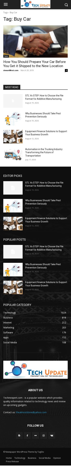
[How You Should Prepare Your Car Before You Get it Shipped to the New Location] (35, 41)
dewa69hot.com (10, 70)
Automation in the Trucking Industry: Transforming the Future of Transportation (44, 152)
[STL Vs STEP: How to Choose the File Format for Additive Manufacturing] (13, 101)
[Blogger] (19, 435)
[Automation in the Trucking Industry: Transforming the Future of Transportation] (13, 154)
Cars (6, 56)
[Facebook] (27, 435)
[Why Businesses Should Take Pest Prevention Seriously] (13, 119)
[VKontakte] (52, 435)
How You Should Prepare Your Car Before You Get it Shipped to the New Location (34, 64)
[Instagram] (43, 435)
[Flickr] (35, 435)
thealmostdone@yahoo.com (31, 412)
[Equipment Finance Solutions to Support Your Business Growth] (13, 136)
